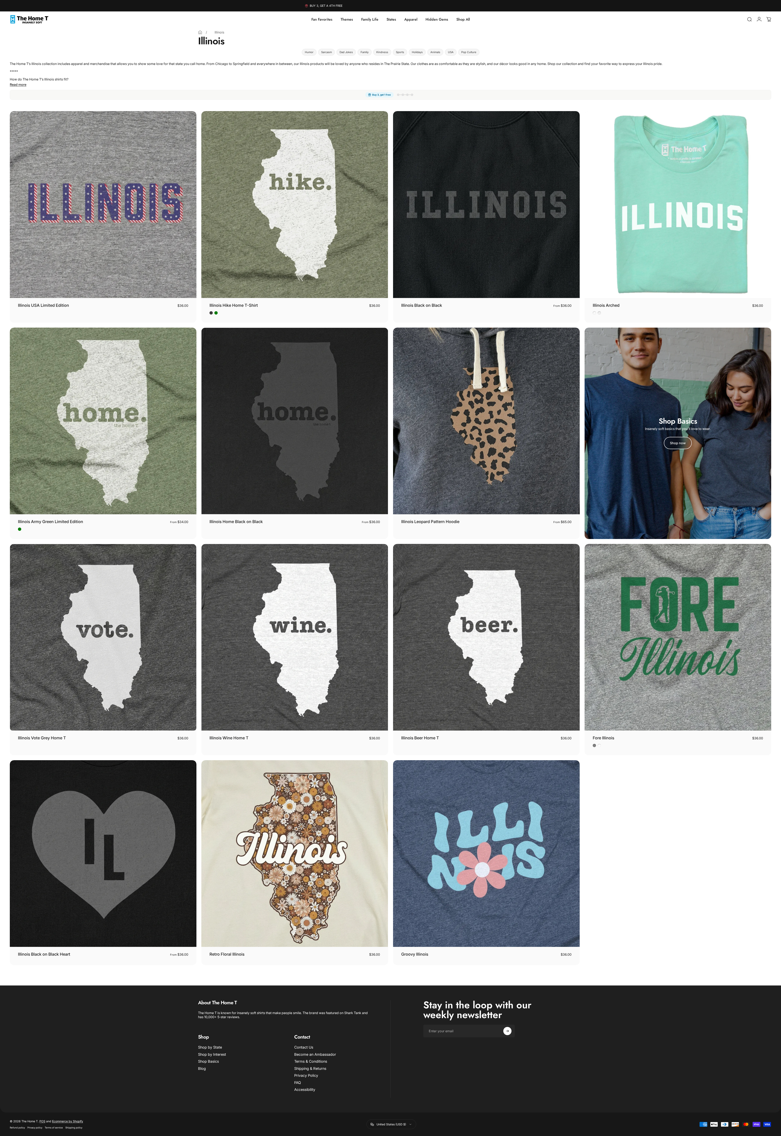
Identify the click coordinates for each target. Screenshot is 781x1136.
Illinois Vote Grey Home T (42, 737)
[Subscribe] (507, 1031)
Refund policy (17, 1127)
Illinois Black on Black (421, 305)
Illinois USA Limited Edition (43, 305)
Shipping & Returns (310, 1068)
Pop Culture (468, 52)
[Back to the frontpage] (200, 32)
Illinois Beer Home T (420, 737)
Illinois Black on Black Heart (44, 954)
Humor (309, 52)
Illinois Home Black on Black (236, 521)
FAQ (297, 1082)
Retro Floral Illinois (226, 954)
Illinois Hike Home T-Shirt (233, 305)
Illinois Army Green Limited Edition (50, 521)
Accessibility (304, 1089)
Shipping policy (73, 1127)
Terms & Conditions (310, 1061)
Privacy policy (34, 1127)
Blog (202, 1068)
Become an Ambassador (315, 1054)
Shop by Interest (212, 1054)
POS (42, 1121)
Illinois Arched (606, 305)
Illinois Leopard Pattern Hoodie (430, 521)
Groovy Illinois (414, 954)
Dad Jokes (346, 52)
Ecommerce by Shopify (67, 1121)
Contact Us (303, 1047)
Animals (435, 52)
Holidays (417, 52)
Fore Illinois (603, 737)
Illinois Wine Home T (228, 737)
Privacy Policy (306, 1075)
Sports (400, 52)
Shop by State (210, 1047)
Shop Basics (208, 1061)
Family (365, 52)
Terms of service (54, 1127)
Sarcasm (326, 52)
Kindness (382, 52)
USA (450, 52)
